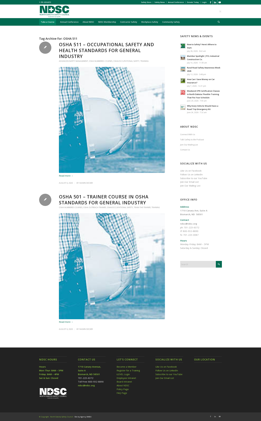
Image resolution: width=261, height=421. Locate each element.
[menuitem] (146, 2)
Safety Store (146, 2)
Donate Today (193, 2)
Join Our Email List (189, 181)
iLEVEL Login (123, 374)
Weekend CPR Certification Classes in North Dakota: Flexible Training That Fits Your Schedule (203, 94)
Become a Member (127, 366)
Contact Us (185, 149)
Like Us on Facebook (190, 170)
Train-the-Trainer (142, 207)
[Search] (218, 22)
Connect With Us (187, 134)
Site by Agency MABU (83, 417)
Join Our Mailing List (189, 144)
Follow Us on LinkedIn (191, 174)
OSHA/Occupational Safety (126, 61)
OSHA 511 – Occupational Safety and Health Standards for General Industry (106, 50)
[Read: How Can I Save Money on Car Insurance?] (183, 81)
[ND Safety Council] (54, 11)
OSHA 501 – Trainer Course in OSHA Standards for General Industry (103, 200)
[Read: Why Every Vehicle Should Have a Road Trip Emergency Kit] (183, 107)
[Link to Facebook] (210, 2)
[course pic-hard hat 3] (112, 120)
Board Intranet (124, 381)
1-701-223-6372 (45, 2)
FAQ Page (122, 392)
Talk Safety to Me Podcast (192, 139)
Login (204, 2)
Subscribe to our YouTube (193, 178)
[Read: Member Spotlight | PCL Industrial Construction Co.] (183, 57)
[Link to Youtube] (219, 2)
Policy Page (123, 389)
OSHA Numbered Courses (100, 61)
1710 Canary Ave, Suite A (193, 210)
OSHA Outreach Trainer (94, 207)
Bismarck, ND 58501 (191, 214)
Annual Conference (176, 2)
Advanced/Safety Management (73, 61)
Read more (65, 175)
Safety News (160, 2)
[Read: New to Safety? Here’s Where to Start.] (183, 46)
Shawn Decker (86, 183)
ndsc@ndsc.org (188, 223)
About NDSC (123, 385)
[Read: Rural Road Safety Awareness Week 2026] (183, 69)
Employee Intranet (126, 377)
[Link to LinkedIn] (215, 2)
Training (144, 61)
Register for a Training (128, 370)
